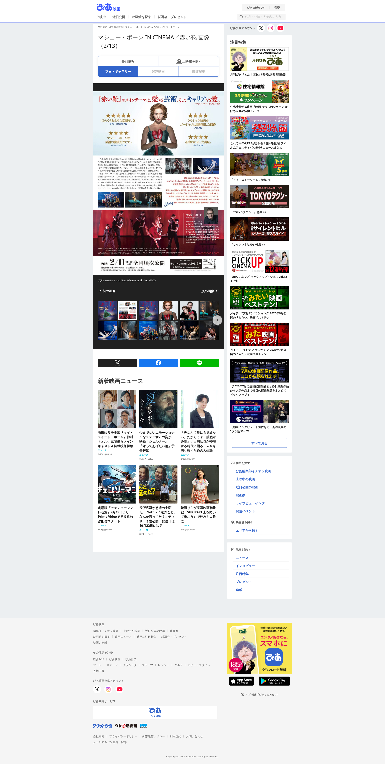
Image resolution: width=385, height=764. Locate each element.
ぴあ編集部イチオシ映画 (253, 471)
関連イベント (245, 511)
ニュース (242, 557)
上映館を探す (192, 61)
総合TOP (98, 659)
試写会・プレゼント (172, 17)
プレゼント (244, 582)
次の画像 (207, 291)
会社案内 (98, 736)
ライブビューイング (250, 503)
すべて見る (259, 443)
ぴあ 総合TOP (255, 7)
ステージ (112, 665)
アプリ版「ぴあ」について (262, 694)
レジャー (163, 665)
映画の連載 (100, 642)
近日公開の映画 (247, 487)
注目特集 (242, 574)
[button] (99, 320)
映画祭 (240, 495)
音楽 (277, 7)
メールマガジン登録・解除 (110, 742)
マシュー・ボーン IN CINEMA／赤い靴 (144, 26)
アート (97, 665)
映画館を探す (141, 17)
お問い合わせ (194, 736)
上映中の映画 (245, 479)
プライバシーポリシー (123, 736)
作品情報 (128, 61)
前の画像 (109, 291)
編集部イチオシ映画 (105, 631)
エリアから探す (247, 530)
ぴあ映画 (118, 26)
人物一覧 (98, 671)
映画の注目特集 (146, 637)
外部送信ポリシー (153, 736)
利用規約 (175, 736)
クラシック (130, 665)
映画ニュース (123, 637)
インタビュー (245, 566)
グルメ (178, 665)
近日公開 (118, 17)
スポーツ (147, 665)
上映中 (101, 17)
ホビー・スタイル (199, 665)
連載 (239, 590)
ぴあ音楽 (131, 659)
